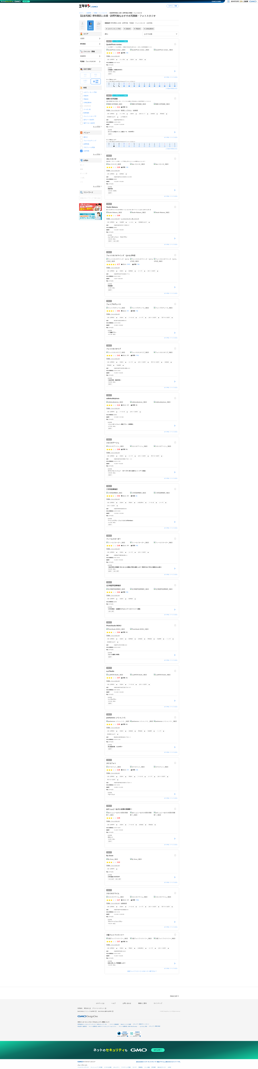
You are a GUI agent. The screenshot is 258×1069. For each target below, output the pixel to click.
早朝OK (141, 59)
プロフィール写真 (89, 147)
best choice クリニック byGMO (86, 1011)
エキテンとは (100, 1003)
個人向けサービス (162, 1067)
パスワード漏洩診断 (114, 1024)
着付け (86, 137)
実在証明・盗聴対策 (82, 1026)
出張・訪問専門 (110, 59)
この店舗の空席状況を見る (171, 88)
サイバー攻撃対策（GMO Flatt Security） (128, 1026)
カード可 (140, 271)
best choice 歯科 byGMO (104, 1011)
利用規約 (80, 1008)
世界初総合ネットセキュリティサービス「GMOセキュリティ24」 (92, 1024)
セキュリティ (116, 1067)
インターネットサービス (83, 1067)
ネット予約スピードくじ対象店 (120, 41)
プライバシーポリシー (98, 1008)
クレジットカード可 (90, 116)
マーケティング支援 (125, 1067)
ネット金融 (147, 1067)
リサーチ (134, 1067)
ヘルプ (113, 1003)
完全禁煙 (122, 222)
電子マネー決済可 (166, 317)
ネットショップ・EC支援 (96, 1067)
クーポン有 (131, 317)
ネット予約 (122, 59)
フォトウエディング (90, 140)
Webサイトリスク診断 (126, 1024)
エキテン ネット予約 (90, 92)
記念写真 (86, 151)
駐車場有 (122, 173)
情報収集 (140, 1067)
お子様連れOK (124, 116)
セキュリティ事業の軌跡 (154, 1026)
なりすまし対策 (143, 1026)
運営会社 (86, 1008)
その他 (169, 1067)
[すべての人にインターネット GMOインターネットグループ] (244, 1)
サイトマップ (158, 1003)
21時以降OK (140, 502)
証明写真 (86, 144)
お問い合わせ (127, 1003)
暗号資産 (154, 1067)
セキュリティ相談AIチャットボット (141, 1024)
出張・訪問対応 (110, 113)
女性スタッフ (142, 113)
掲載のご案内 (142, 1003)
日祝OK (132, 59)
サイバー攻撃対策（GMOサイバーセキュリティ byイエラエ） (103, 1026)
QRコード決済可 (151, 271)
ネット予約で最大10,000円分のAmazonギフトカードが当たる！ (121, 81)
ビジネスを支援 (107, 1067)
